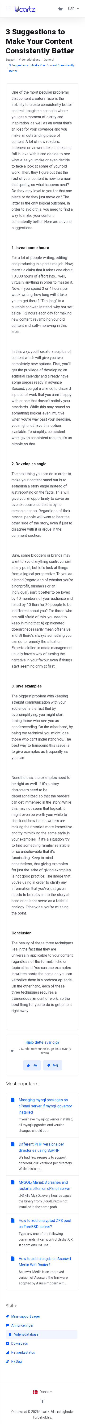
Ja (35, 1065)
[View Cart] (61, 9)
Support (10, 59)
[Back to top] (42, 1401)
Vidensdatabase (29, 59)
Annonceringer (22, 1325)
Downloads (19, 1343)
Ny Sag (16, 1361)
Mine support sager (25, 1316)
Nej (55, 1065)
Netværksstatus (23, 1352)
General (49, 59)
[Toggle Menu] (7, 9)
